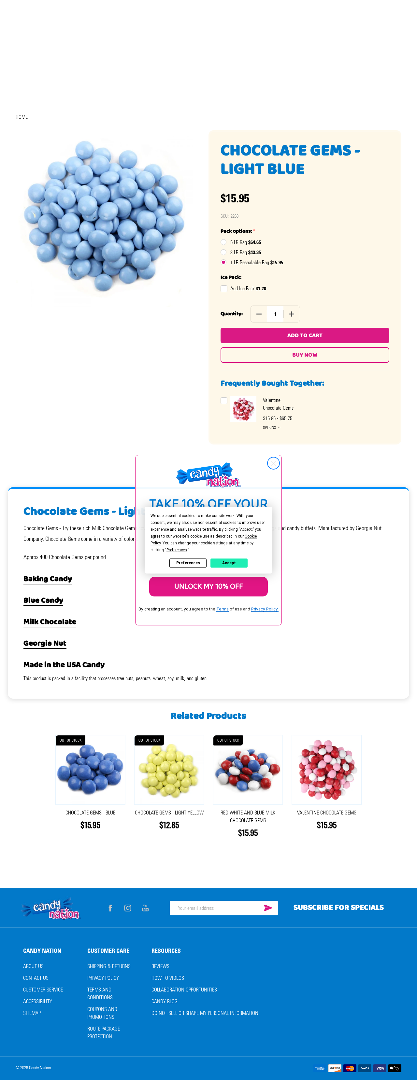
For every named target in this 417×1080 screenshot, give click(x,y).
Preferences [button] (176, 550)
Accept (229, 563)
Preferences (188, 563)
